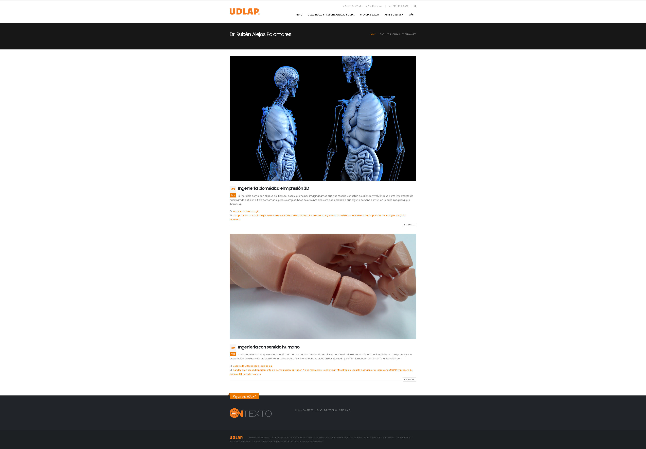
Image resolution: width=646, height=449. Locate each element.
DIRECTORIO (330, 410)
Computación (240, 215)
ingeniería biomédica (337, 215)
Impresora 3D (316, 215)
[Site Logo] (245, 11)
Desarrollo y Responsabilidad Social (331, 14)
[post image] (323, 118)
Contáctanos (375, 6)
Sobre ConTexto (353, 6)
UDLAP (319, 410)
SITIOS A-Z (344, 410)
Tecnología (388, 215)
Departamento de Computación (273, 370)
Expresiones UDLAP (387, 370)
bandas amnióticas (243, 370)
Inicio (298, 14)
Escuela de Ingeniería (364, 370)
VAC (398, 215)
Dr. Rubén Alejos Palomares (264, 215)
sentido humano (252, 374)
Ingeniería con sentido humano (268, 347)
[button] (415, 6)
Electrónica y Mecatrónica (294, 215)
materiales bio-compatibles (365, 215)
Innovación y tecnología (246, 211)
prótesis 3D (236, 374)
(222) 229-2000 (399, 6)
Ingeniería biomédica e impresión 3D (273, 188)
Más (411, 14)
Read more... (409, 225)
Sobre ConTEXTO (304, 410)
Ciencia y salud (369, 14)
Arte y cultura (394, 14)
